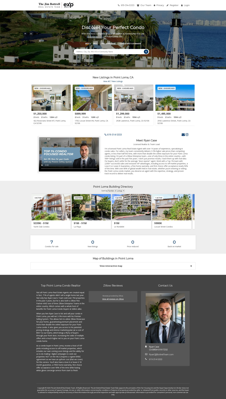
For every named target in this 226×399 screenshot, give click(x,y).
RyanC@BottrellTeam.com (161, 354)
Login (187, 5)
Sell (95, 43)
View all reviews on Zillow (113, 299)
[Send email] (183, 134)
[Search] (146, 52)
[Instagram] (187, 134)
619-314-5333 (127, 5)
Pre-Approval (108, 43)
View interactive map (111, 265)
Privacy (160, 5)
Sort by (104, 190)
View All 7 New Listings (113, 81)
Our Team (145, 5)
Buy (87, 43)
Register (174, 5)
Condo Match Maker (130, 43)
